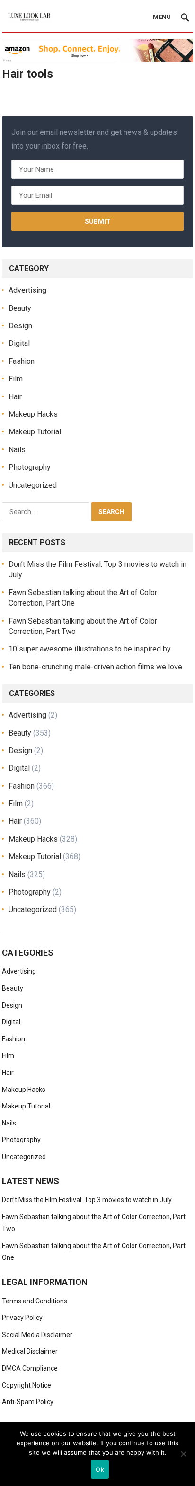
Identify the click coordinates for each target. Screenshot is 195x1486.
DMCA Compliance (30, 1368)
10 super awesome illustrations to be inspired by (90, 648)
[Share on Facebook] (10, 700)
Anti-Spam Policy (27, 1402)
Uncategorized (33, 485)
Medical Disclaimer (30, 1351)
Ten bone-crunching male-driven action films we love (95, 666)
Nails (17, 449)
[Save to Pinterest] (10, 743)
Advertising (27, 290)
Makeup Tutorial (35, 431)
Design (20, 325)
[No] (183, 1454)
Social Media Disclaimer (37, 1334)
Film (16, 378)
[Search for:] (46, 511)
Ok (100, 1469)
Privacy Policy (22, 1317)
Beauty (20, 308)
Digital (19, 343)
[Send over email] (10, 785)
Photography (30, 467)
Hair (15, 396)
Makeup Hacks (33, 414)
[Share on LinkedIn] (10, 764)
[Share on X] (10, 721)
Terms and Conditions (34, 1301)
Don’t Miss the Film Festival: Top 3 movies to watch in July (87, 1200)
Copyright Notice (26, 1385)
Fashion (22, 361)
